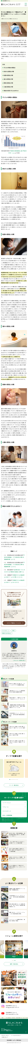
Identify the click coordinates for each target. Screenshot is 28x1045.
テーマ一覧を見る (14, 785)
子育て (13, 630)
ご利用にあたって (4, 1037)
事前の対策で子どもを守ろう (11, 90)
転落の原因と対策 (8, 75)
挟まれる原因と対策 (9, 71)
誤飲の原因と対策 (8, 83)
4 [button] (14, 780)
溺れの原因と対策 (8, 79)
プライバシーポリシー (5, 1035)
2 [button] (11, 780)
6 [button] (16, 780)
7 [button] (18, 780)
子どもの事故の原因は (9, 67)
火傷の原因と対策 (8, 87)
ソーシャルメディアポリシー (16, 1035)
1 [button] (10, 780)
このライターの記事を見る (19, 660)
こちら (5, 668)
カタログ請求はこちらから (14, 623)
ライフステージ (5, 630)
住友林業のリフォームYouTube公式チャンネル (12, 1013)
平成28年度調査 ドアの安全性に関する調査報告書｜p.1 (14, 557)
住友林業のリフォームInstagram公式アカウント (12, 1006)
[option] (14, 768)
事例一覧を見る (14, 964)
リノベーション (7, 803)
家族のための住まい (6, 633)
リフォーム (5, 807)
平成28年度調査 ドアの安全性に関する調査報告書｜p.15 (14, 564)
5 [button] (15, 780)
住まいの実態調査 (7, 815)
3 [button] (12, 780)
